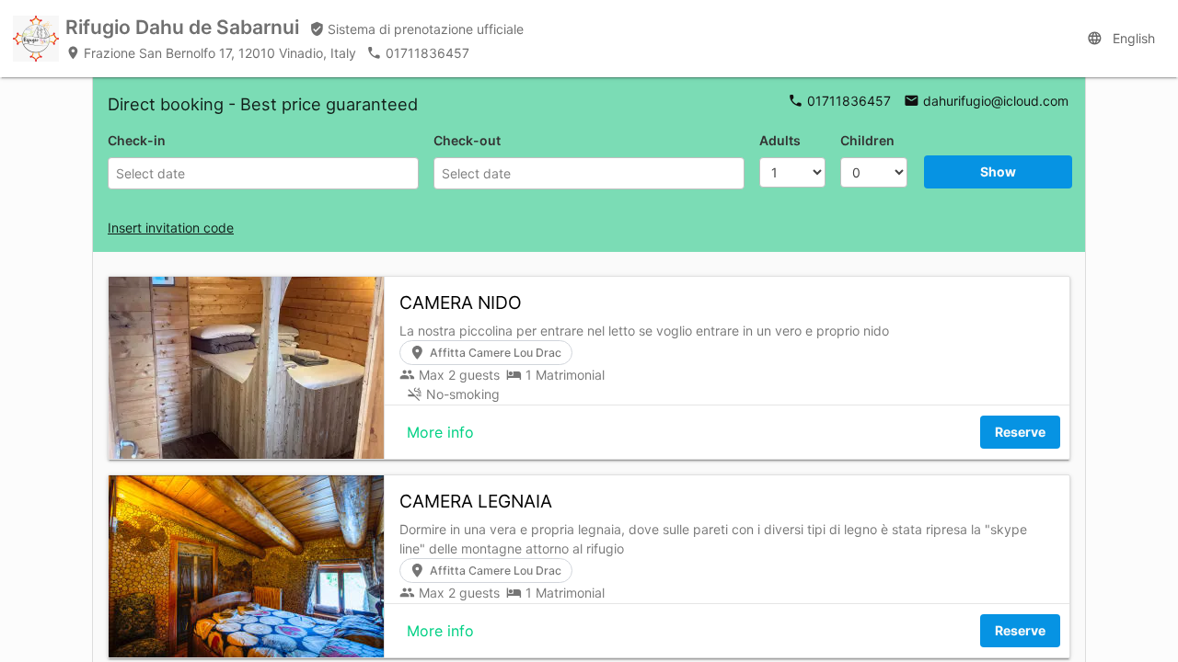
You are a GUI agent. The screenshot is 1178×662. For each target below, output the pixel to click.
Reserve (1020, 431)
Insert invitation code (171, 227)
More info (440, 432)
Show (998, 171)
